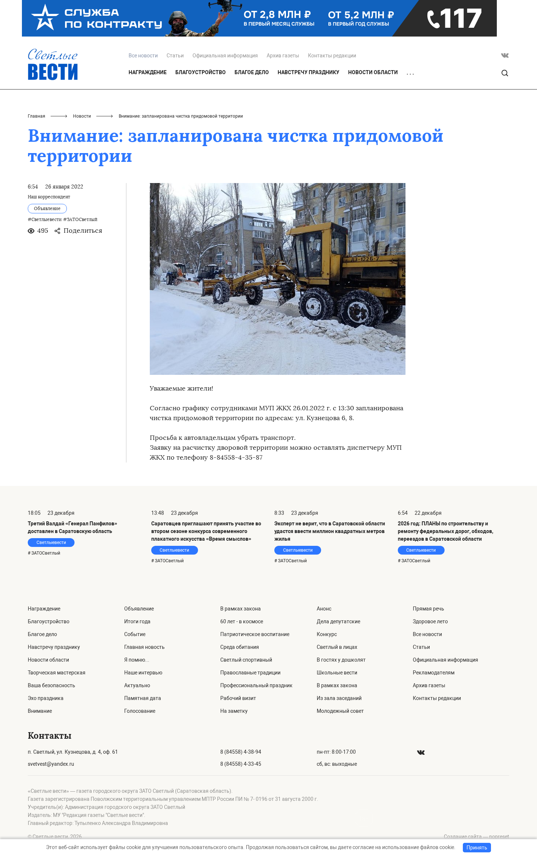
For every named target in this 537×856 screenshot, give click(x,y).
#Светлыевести (45, 219)
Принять (476, 848)
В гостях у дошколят (341, 660)
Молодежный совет (340, 711)
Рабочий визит (238, 698)
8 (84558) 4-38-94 (240, 752)
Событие (134, 634)
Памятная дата (142, 698)
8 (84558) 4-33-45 (240, 764)
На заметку (234, 711)
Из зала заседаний (339, 698)
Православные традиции (250, 673)
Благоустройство (200, 72)
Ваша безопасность (51, 685)
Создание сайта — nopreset (476, 837)
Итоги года (137, 621)
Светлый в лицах (337, 647)
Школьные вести (337, 673)
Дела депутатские (338, 621)
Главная (36, 116)
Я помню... (136, 660)
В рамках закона (240, 609)
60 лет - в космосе (241, 621)
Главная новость (144, 647)
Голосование (139, 711)
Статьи (175, 55)
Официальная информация (225, 55)
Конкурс (327, 634)
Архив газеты (283, 55)
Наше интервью (143, 673)
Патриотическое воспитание (254, 634)
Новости (82, 116)
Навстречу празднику (308, 72)
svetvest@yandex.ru (51, 764)
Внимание (40, 711)
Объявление (139, 609)
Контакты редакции (332, 55)
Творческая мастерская (56, 673)
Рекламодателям (433, 673)
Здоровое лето (430, 621)
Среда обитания (239, 647)
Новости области (373, 72)
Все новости (427, 634)
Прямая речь (428, 609)
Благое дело (252, 72)
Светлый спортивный (246, 660)
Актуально (137, 685)
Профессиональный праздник (256, 685)
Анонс (324, 609)
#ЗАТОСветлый (80, 219)
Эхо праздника (46, 698)
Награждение (148, 72)
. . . (410, 72)
